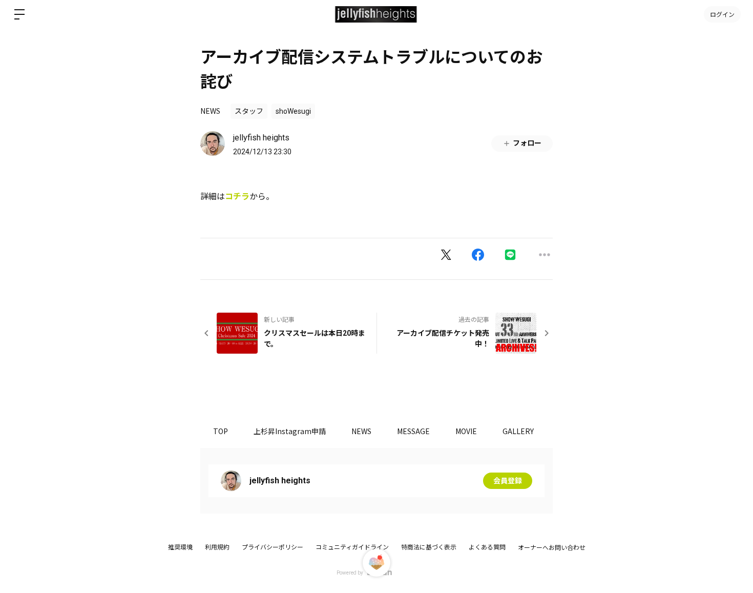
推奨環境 (180, 547)
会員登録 (507, 481)
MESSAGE (413, 431)
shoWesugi (293, 111)
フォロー (527, 143)
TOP (220, 431)
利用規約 (217, 547)
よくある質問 (487, 547)
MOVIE (466, 431)
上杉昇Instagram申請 (290, 431)
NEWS (210, 111)
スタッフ (249, 111)
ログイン (722, 14)
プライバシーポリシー (272, 547)
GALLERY (518, 431)
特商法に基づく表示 (428, 547)
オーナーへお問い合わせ (551, 548)
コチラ (237, 196)
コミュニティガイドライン (352, 547)
